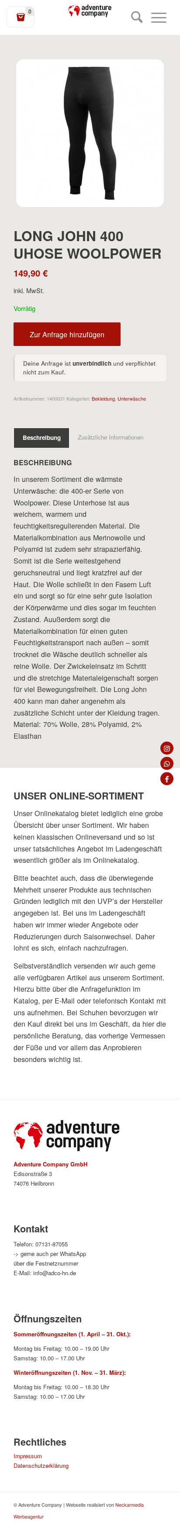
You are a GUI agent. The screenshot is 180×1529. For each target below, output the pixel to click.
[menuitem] (132, 17)
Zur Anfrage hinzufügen (67, 334)
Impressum (28, 1456)
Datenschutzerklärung (41, 1465)
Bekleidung (103, 398)
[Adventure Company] (90, 10)
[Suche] (132, 17)
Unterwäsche (132, 398)
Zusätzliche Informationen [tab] (110, 437)
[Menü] (154, 17)
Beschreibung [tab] (42, 437)
